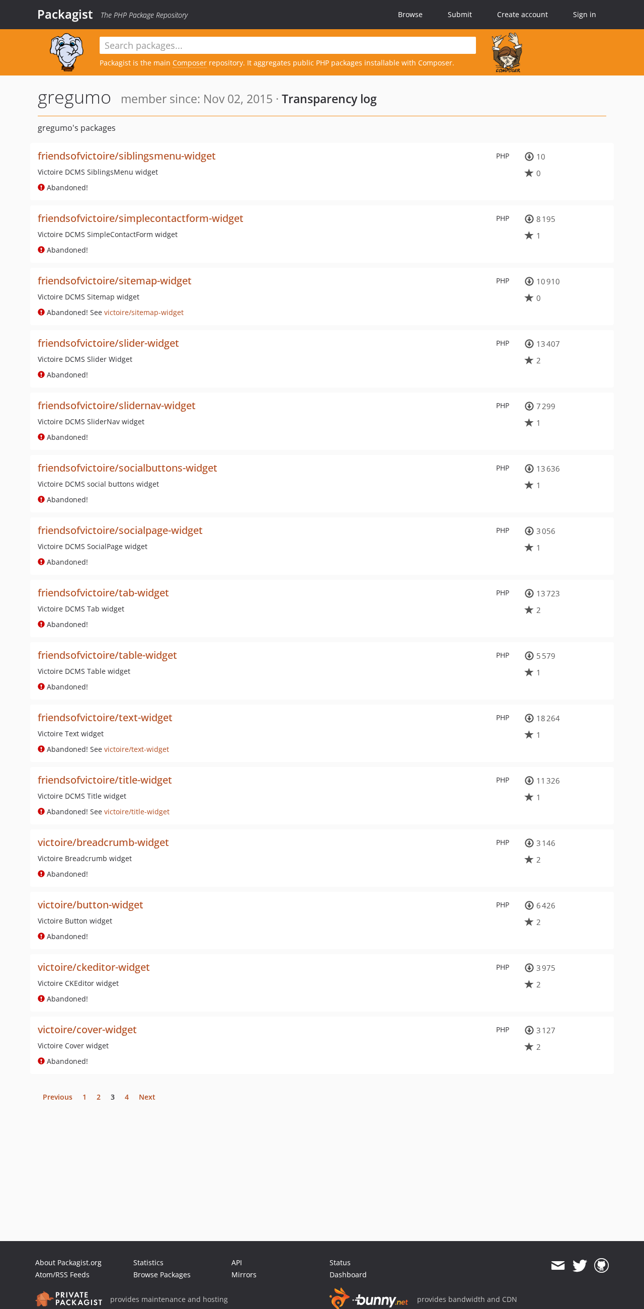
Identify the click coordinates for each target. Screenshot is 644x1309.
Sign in (584, 14)
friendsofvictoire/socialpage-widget (120, 530)
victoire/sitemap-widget (144, 312)
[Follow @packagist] (580, 1266)
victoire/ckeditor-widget (94, 967)
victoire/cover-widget (87, 1029)
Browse (410, 14)
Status (340, 1262)
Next (147, 1097)
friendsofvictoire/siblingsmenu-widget (127, 156)
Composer (190, 62)
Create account (522, 14)
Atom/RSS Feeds (62, 1274)
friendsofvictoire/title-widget (105, 780)
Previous (57, 1097)
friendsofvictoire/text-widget (105, 717)
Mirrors (244, 1274)
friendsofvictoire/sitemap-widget (115, 280)
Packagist (65, 14)
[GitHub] (601, 1266)
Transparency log (329, 99)
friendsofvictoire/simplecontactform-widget (141, 218)
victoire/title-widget (137, 811)
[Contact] (557, 1266)
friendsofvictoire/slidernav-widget (117, 405)
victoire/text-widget (136, 749)
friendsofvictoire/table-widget (107, 655)
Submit (460, 14)
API (236, 1262)
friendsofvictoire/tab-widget (103, 592)
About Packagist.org (68, 1262)
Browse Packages (162, 1274)
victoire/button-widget (90, 904)
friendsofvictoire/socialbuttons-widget (127, 468)
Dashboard (348, 1274)
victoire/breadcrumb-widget (103, 842)
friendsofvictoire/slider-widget (108, 343)
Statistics (148, 1262)
